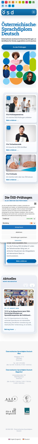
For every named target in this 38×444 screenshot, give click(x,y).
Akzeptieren (19, 227)
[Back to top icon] (34, 440)
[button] (35, 204)
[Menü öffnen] (34, 12)
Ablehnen (19, 232)
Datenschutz (18, 240)
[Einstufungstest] (2, 2)
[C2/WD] (13, 5)
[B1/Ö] (26, 2)
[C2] (9, 5)
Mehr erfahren (21, 261)
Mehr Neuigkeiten (10, 281)
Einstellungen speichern (19, 237)
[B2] (30, 2)
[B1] (23, 2)
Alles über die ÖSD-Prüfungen (16, 201)
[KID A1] (13, 2)
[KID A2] (19, 2)
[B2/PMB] (33, 2)
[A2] (16, 2)
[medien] (6, 2)
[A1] (9, 2)
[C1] (2, 5)
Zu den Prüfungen (19, 47)
